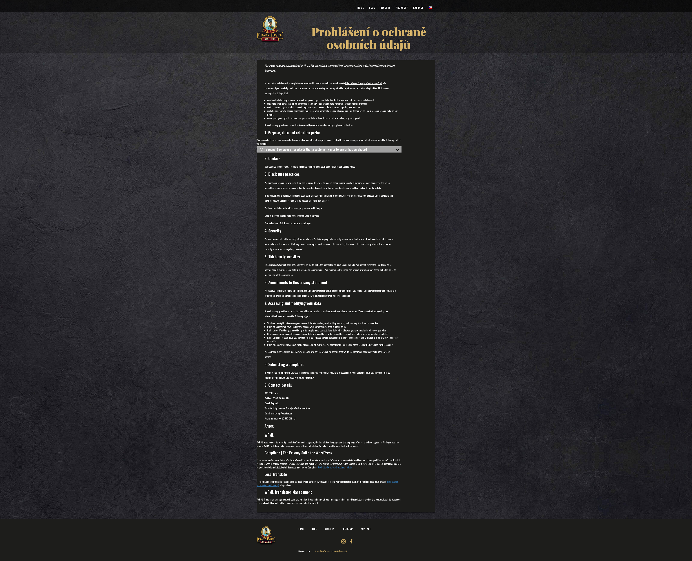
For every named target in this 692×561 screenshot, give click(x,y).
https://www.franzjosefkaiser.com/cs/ (363, 83)
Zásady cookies (304, 551)
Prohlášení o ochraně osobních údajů (335, 467)
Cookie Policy (349, 166)
